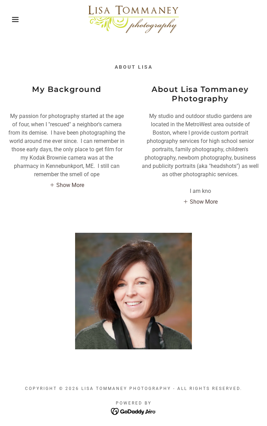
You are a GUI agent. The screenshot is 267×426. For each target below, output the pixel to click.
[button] (13, 19)
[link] (133, 19)
